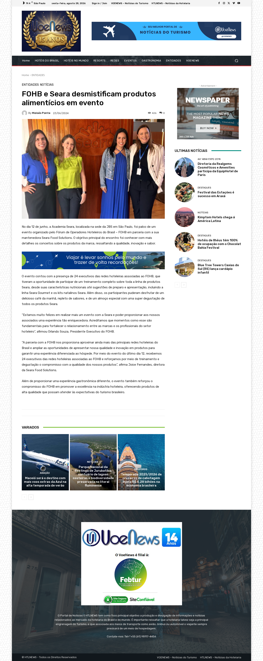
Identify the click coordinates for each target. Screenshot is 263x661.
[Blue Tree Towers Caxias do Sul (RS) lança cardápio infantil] (185, 267)
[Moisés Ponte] (25, 113)
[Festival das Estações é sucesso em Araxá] (185, 192)
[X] (228, 3)
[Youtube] (238, 3)
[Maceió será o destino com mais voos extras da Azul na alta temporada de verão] (45, 462)
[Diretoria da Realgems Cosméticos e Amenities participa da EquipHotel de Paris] (185, 167)
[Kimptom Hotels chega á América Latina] (185, 217)
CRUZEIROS (140, 469)
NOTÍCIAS (47, 84)
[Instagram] (223, 3)
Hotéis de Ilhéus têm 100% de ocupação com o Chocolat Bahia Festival (219, 244)
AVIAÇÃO (45, 473)
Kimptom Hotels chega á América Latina (216, 219)
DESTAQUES (204, 188)
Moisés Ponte (41, 113)
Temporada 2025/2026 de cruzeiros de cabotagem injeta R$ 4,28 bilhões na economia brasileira (141, 480)
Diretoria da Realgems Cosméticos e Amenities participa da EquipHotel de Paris (218, 169)
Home (25, 75)
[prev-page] (24, 497)
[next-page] (30, 497)
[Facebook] (219, 3)
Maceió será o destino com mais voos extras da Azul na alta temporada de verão (45, 481)
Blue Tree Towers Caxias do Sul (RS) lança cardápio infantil (218, 268)
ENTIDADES (38, 75)
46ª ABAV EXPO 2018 (209, 159)
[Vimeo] (233, 3)
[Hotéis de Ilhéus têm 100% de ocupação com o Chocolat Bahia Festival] (185, 242)
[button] (236, 60)
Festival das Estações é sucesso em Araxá (216, 194)
